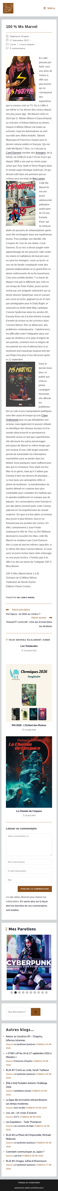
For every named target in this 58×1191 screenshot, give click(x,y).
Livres (13, 44)
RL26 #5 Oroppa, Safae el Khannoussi (26, 1161)
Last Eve (18, 1156)
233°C (16, 1117)
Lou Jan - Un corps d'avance (21, 1112)
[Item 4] (23, 992)
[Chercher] (36, 1012)
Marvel (31, 597)
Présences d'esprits (23, 1061)
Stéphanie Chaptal (19, 36)
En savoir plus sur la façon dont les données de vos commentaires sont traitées (27, 905)
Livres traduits (27, 44)
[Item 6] (31, 992)
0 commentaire (17, 48)
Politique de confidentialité (29, 1183)
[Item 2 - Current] (15, 992)
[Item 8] (38, 992)
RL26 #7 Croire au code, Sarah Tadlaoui (27, 1070)
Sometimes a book (22, 1091)
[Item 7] (34, 992)
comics (24, 597)
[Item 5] (27, 992)
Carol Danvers (13, 152)
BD (18, 597)
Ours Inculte (19, 1108)
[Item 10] (46, 992)
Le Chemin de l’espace (29, 811)
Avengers (41, 152)
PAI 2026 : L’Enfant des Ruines (29, 725)
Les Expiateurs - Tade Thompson (23, 1122)
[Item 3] (19, 992)
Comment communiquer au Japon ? (25, 1151)
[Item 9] (42, 992)
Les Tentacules (29, 646)
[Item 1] (11, 992)
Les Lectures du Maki (23, 1126)
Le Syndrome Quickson (24, 1044)
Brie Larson (39, 178)
